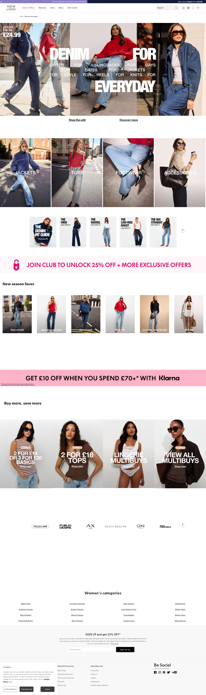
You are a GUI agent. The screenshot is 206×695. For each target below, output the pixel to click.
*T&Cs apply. (94, 1)
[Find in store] (188, 7)
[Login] (183, 7)
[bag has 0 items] (198, 7)
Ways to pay (62, 685)
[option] (43, 232)
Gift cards (61, 682)
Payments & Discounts (65, 674)
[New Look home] (12, 8)
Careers (93, 678)
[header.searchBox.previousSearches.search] (176, 7)
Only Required (26, 689)
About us (94, 674)
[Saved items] (193, 7)
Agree (47, 689)
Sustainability (95, 682)
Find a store (95, 671)
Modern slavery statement (99, 685)
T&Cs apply (114, 644)
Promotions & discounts (66, 678)
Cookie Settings (10, 689)
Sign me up (125, 649)
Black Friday (62, 671)
